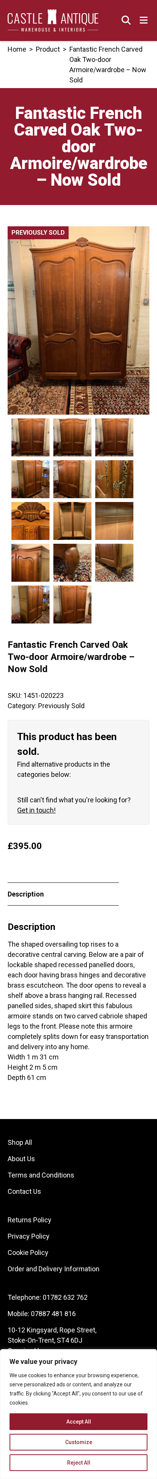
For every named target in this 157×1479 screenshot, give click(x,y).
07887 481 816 (53, 1314)
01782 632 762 (65, 1297)
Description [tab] (26, 894)
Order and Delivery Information (53, 1269)
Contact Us (24, 1191)
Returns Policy (29, 1220)
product (48, 49)
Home (17, 49)
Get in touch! (36, 810)
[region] (78, 1414)
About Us (21, 1159)
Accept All (78, 1422)
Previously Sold (61, 706)
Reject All (78, 1463)
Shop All (20, 1142)
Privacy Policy (29, 1236)
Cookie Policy (28, 1252)
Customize (78, 1442)
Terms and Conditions (41, 1175)
